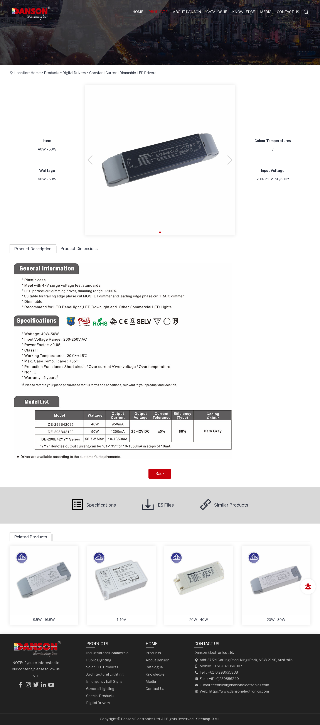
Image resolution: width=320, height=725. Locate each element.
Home (138, 12)
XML (216, 719)
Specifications (101, 505)
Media (266, 12)
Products (158, 12)
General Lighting (100, 689)
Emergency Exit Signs (104, 681)
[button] (160, 232)
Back (160, 473)
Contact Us (288, 12)
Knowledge (243, 12)
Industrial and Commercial (107, 653)
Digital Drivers (74, 73)
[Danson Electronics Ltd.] (31, 23)
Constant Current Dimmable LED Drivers (122, 73)
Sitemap (203, 719)
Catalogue (216, 12)
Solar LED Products (102, 667)
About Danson (187, 12)
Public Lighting (98, 660)
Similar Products (231, 505)
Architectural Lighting (105, 674)
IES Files (165, 505)
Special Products (100, 696)
